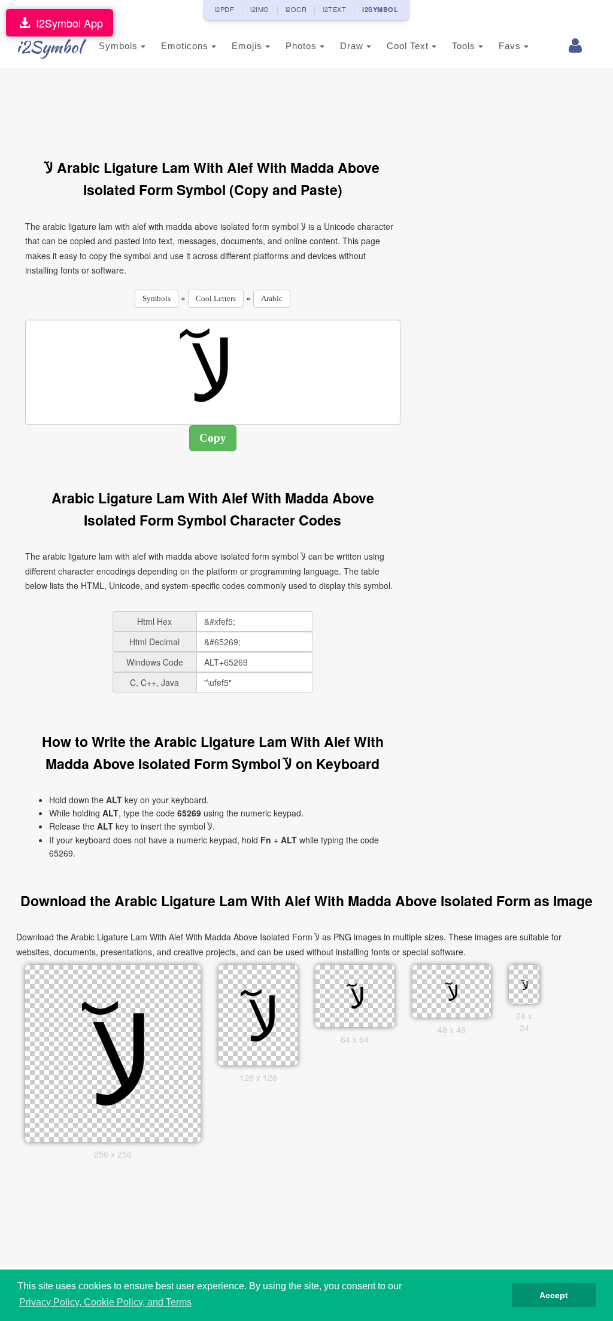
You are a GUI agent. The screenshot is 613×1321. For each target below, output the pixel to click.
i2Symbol (49, 47)
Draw (353, 46)
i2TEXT (334, 9)
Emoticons (186, 46)
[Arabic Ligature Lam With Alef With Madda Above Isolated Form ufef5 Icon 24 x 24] (524, 983)
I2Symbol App (66, 23)
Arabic (272, 298)
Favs (511, 46)
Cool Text (409, 46)
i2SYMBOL (380, 9)
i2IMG (259, 9)
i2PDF (225, 9)
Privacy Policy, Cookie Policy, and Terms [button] (105, 1302)
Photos (303, 46)
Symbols (120, 46)
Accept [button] (553, 1295)
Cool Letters (216, 298)
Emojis (248, 46)
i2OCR (296, 9)
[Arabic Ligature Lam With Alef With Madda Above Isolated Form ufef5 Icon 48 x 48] (451, 990)
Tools (465, 46)
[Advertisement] (243, 106)
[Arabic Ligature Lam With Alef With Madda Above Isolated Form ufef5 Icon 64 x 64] (355, 995)
